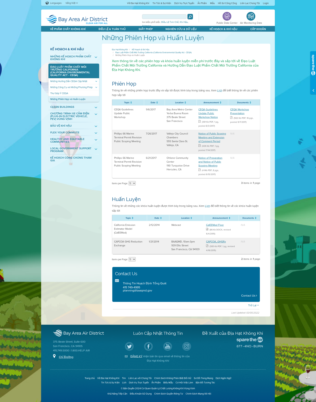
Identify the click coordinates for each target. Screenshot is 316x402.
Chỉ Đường (66, 357)
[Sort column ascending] (130, 102)
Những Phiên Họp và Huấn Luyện (67, 99)
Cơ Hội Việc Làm (184, 382)
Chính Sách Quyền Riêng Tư (168, 393)
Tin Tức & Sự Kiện (162, 3)
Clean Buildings (62, 106)
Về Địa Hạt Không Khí (138, 3)
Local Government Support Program (70, 149)
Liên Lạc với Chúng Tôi (140, 378)
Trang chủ (90, 378)
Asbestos (146, 26)
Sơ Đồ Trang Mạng (203, 378)
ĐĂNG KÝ (136, 356)
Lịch (219, 90)
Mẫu (212, 3)
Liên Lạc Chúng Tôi (250, 3)
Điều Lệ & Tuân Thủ (112, 29)
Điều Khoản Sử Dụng (141, 393)
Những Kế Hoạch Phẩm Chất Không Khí (70, 57)
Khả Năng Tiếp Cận (117, 393)
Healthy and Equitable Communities (67, 140)
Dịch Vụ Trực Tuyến (184, 3)
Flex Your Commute (64, 132)
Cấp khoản (258, 29)
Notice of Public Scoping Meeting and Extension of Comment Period (212, 137)
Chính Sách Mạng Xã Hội (198, 393)
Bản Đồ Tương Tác (205, 382)
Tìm (124, 378)
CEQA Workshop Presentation (239, 111)
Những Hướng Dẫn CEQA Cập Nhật (68, 81)
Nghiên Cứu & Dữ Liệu (181, 29)
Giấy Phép (146, 29)
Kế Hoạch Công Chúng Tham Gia (71, 159)
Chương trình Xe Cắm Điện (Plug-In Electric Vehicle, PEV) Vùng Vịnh (69, 116)
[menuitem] (138, 3)
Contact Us (248, 295)
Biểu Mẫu (168, 382)
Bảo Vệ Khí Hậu (61, 125)
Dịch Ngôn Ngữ (223, 378)
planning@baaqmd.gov (137, 290)
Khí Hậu (184, 22)
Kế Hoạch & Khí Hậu (223, 29)
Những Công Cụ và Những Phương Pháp (71, 87)
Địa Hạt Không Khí (120, 49)
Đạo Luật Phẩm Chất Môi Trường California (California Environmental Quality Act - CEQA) (70, 70)
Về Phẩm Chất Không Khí (68, 29)
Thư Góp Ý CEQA (59, 93)
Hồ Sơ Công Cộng (227, 3)
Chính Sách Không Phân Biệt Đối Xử (172, 378)
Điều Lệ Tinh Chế (169, 22)
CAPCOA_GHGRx (216, 241)
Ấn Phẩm (202, 3)
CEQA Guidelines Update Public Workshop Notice (208, 113)
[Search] (190, 16)
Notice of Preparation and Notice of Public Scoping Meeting (210, 161)
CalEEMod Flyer (215, 225)
